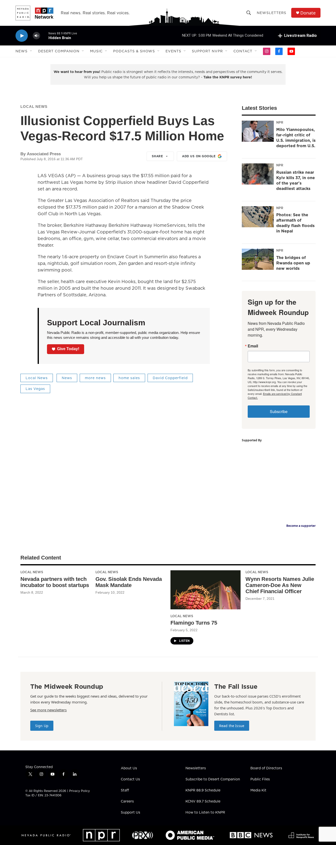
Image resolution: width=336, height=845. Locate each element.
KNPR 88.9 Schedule (202, 790)
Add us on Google (198, 156)
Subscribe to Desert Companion (212, 779)
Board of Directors (266, 768)
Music (96, 51)
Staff (125, 790)
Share (157, 156)
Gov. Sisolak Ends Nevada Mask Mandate (128, 582)
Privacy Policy (79, 791)
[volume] (36, 35)
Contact (242, 51)
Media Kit (258, 790)
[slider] (44, 35)
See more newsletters (48, 709)
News (21, 51)
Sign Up (41, 725)
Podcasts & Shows (134, 51)
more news (95, 377)
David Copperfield (170, 377)
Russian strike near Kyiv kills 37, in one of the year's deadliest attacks (295, 180)
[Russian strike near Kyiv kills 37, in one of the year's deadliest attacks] (258, 174)
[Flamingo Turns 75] (205, 589)
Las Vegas (35, 388)
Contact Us (130, 779)
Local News (33, 106)
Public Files (260, 779)
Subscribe (279, 411)
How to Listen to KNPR (205, 813)
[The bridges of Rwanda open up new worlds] (258, 259)
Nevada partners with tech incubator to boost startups (54, 582)
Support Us (130, 813)
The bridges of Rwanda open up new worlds (293, 263)
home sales (129, 377)
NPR (279, 122)
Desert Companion (58, 51)
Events (173, 51)
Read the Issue (231, 725)
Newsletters (271, 12)
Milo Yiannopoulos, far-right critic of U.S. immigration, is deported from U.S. (296, 137)
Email (253, 346)
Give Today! (68, 349)
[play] (22, 36)
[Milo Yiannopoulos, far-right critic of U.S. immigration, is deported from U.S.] (258, 131)
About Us (129, 768)
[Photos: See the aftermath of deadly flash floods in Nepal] (258, 216)
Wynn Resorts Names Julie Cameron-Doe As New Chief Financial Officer (279, 585)
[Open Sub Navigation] (31, 51)
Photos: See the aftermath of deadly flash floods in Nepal (295, 223)
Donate (308, 12)
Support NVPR (207, 51)
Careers (127, 801)
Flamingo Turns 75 (193, 623)
